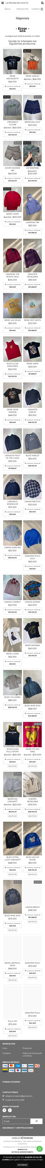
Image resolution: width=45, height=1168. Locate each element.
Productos (27, 1048)
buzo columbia (12, 697)
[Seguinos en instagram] (4, 1110)
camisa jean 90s (12, 547)
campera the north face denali (12, 275)
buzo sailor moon (32, 858)
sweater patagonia (32, 275)
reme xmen (32, 364)
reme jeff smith (32, 320)
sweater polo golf (32, 557)
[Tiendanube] (23, 1139)
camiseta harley (32, 410)
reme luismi (12, 654)
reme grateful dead (12, 964)
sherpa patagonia (32, 800)
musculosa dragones (12, 365)
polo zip (12, 1021)
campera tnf (32, 222)
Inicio (4, 1048)
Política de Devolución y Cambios (32, 1054)
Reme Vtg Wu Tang (32, 750)
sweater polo (32, 963)
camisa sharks (32, 602)
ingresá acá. (23, 1149)
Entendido (22, 1165)
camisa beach (32, 907)
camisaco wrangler (12, 502)
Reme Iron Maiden (12, 410)
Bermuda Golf (32, 122)
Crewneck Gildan (12, 123)
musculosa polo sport (12, 750)
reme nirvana (32, 645)
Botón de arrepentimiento (22, 1152)
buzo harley (32, 455)
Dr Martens (32, 168)
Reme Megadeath (12, 77)
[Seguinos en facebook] (10, 1110)
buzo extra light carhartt (12, 858)
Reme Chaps (12, 214)
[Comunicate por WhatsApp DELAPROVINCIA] (39, 1149)
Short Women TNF (12, 169)
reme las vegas (12, 320)
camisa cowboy (12, 602)
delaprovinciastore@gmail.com (19, 1096)
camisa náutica (32, 501)
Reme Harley (32, 76)
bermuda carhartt (13, 800)
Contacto (6, 1053)
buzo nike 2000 (32, 706)
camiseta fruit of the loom (12, 456)
